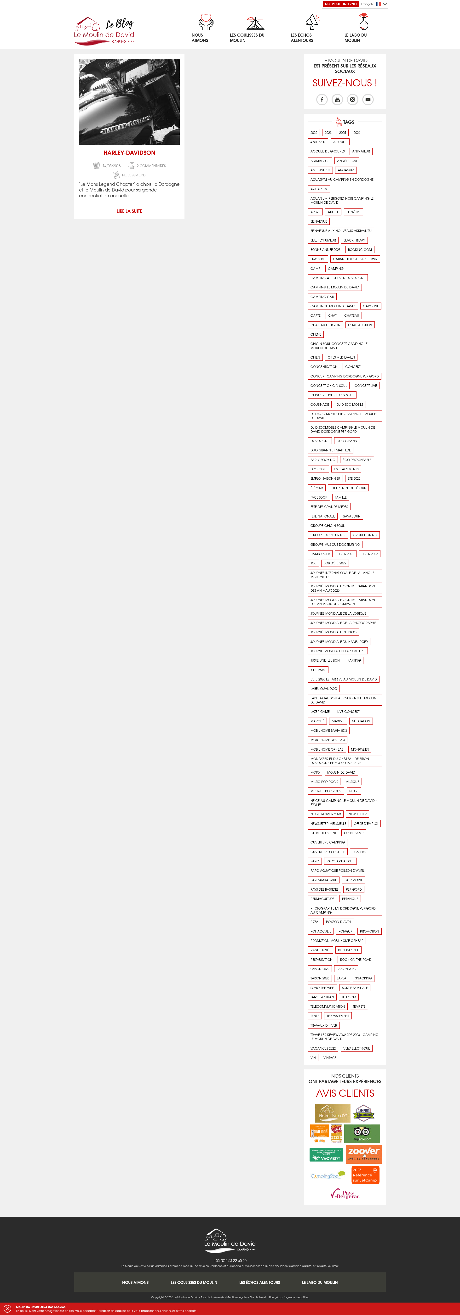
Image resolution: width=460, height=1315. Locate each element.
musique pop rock (326, 791)
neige (353, 791)
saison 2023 (346, 969)
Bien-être (353, 212)
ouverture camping (327, 842)
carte (315, 315)
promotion (369, 931)
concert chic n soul (328, 385)
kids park (318, 670)
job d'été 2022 (335, 563)
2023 (328, 132)
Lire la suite (129, 211)
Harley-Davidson (129, 152)
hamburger (320, 553)
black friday (354, 240)
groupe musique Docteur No (335, 544)
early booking (322, 459)
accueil (340, 142)
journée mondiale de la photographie (343, 622)
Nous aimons (133, 175)
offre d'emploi (366, 823)
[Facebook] (322, 99)
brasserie (317, 259)
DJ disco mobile (350, 404)
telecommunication (327, 1006)
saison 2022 (319, 969)
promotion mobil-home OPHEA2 (336, 940)
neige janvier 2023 (325, 814)
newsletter (358, 814)
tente (314, 1015)
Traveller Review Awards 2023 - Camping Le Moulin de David (344, 1036)
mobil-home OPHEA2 (326, 749)
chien (315, 357)
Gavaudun (352, 516)
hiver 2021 (346, 553)
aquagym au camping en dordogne (342, 179)
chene (315, 334)
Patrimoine (354, 880)
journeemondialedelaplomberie (337, 651)
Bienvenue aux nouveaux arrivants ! (341, 230)
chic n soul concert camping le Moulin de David (339, 345)
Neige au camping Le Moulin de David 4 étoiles (343, 802)
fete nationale (322, 516)
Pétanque (350, 898)
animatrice (319, 160)
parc (314, 861)
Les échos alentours (259, 1282)
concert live (366, 385)
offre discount (323, 833)
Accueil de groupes (327, 151)
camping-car (322, 296)
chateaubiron (360, 325)
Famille (341, 497)
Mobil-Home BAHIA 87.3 (328, 730)
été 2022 (354, 478)
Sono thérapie (322, 987)
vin (313, 1057)
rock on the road (356, 959)
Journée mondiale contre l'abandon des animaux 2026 (342, 588)
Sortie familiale (355, 987)
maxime (338, 721)
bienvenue (318, 221)
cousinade (319, 404)
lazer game (320, 711)
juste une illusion (325, 660)
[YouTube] (337, 99)
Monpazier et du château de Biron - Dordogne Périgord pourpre (340, 760)
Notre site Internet (341, 3)
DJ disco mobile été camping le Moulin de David (343, 415)
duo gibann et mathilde (330, 450)
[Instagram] (352, 99)
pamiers (359, 851)
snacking (363, 978)
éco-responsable (357, 459)
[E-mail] (368, 99)
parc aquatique (340, 861)
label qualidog (323, 688)
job (313, 563)
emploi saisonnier (325, 478)
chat (332, 315)
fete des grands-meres (329, 506)
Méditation (361, 721)
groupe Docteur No (327, 535)
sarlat (342, 978)
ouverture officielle (327, 851)
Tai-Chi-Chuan (322, 997)
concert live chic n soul (332, 395)
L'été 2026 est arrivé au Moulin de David (343, 679)
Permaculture (322, 898)
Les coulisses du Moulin (194, 1282)
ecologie (318, 469)
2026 (357, 132)
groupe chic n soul (327, 525)
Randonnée (320, 950)
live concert (348, 711)
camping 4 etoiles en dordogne (337, 277)
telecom (349, 997)
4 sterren (318, 142)
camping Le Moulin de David (334, 287)
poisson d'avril (339, 921)
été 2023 (316, 488)
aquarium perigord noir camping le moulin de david (342, 200)
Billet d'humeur (323, 240)
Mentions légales (236, 1297)
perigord (354, 889)
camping (336, 268)
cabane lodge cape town (355, 259)
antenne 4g (320, 170)
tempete (359, 1006)
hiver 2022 (370, 553)
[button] (7, 1309)
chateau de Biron (325, 325)
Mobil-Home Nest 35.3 (327, 739)
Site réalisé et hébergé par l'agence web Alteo (279, 1297)
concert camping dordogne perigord (344, 376)
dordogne (319, 440)
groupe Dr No (365, 535)
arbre (315, 212)
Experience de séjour (348, 488)
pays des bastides (324, 889)
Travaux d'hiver (323, 1025)
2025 (342, 132)
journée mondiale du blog (333, 632)
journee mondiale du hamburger (339, 641)
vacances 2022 (323, 1048)
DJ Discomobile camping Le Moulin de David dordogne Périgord (342, 429)
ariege (333, 212)
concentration (324, 366)
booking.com (360, 249)
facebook (318, 497)
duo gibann (347, 440)
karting (354, 660)
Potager (345, 931)
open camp (353, 833)
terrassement (338, 1015)
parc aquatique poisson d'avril (337, 870)
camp (315, 268)
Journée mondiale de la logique (338, 613)
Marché (317, 721)
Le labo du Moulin (320, 1282)
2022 (313, 132)
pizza (314, 921)
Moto (315, 772)
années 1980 (347, 160)
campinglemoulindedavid (332, 306)
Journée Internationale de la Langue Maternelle (342, 574)
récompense (348, 950)
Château (351, 315)
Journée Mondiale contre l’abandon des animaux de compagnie (342, 601)
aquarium (319, 189)
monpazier (360, 749)
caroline (371, 306)
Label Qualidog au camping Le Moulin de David (343, 700)
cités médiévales (341, 357)
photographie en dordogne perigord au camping (343, 910)
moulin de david (341, 772)
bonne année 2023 (325, 249)
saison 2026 (319, 978)
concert (353, 366)
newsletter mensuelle (328, 823)
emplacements (346, 469)
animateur (361, 151)
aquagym (346, 170)
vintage (329, 1057)
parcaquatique (323, 880)
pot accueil (320, 931)
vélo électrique (356, 1048)
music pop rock (324, 781)
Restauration (321, 959)
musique (352, 781)
